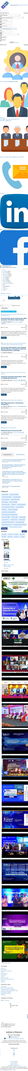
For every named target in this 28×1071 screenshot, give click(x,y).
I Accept (14, 1069)
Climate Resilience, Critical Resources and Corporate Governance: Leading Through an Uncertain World (12, 481)
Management (6, 274)
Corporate (5, 527)
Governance (5, 504)
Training (4, 277)
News (4, 286)
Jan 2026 (22, 536)
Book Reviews (15, 499)
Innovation (5, 519)
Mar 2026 (10, 536)
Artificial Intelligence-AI (15, 527)
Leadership (16, 497)
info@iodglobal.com (15, 1037)
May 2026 (22, 534)
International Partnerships (19, 524)
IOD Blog (3, 994)
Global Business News (6, 993)
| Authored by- (16, 322)
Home (4, 270)
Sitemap (3, 981)
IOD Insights (13, 502)
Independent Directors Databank (8, 989)
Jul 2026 (10, 534)
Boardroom (5, 499)
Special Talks (14, 494)
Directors (14, 517)
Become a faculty (4, 977)
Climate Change (12, 509)
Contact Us (5, 289)
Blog (10, 120)
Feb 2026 (16, 536)
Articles (5, 494)
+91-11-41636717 (10, 1038)
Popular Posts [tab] (7, 454)
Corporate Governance (8, 507)
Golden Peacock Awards (8, 283)
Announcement (20, 522)
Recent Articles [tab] (20, 454)
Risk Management (6, 524)
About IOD (5, 272)
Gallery (4, 287)
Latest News (3, 986)
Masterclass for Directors (6, 971)
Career (4, 290)
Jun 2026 (16, 534)
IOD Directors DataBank (6, 992)
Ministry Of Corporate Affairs (7, 988)
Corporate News (6, 497)
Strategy (22, 517)
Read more (4, 337)
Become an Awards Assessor (7, 979)
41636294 (16, 1038)
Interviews (14, 519)
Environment (6, 517)
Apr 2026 (4, 536)
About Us (3, 968)
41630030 (22, 1038)
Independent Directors (8, 522)
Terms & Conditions (14, 1061)
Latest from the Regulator (8, 512)
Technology (19, 507)
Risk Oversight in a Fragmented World (11, 486)
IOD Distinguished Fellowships (9, 514)
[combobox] (2, 29)
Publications (21, 157)
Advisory (5, 280)
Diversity (22, 519)
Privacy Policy (14, 1062)
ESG (4, 509)
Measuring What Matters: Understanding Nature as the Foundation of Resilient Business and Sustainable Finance (14, 466)
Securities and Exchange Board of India (9, 990)
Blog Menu (5, 308)
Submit (11, 42)
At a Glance (5, 271)
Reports (4, 502)
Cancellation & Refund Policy (14, 1065)
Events (4, 278)
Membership (5, 275)
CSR (13, 504)
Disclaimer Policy (14, 1064)
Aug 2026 (4, 534)
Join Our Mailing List (15, 298)
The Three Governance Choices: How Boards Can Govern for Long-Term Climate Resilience (13, 460)
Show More (4, 528)
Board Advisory (4, 973)
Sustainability (21, 504)
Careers (2, 976)
